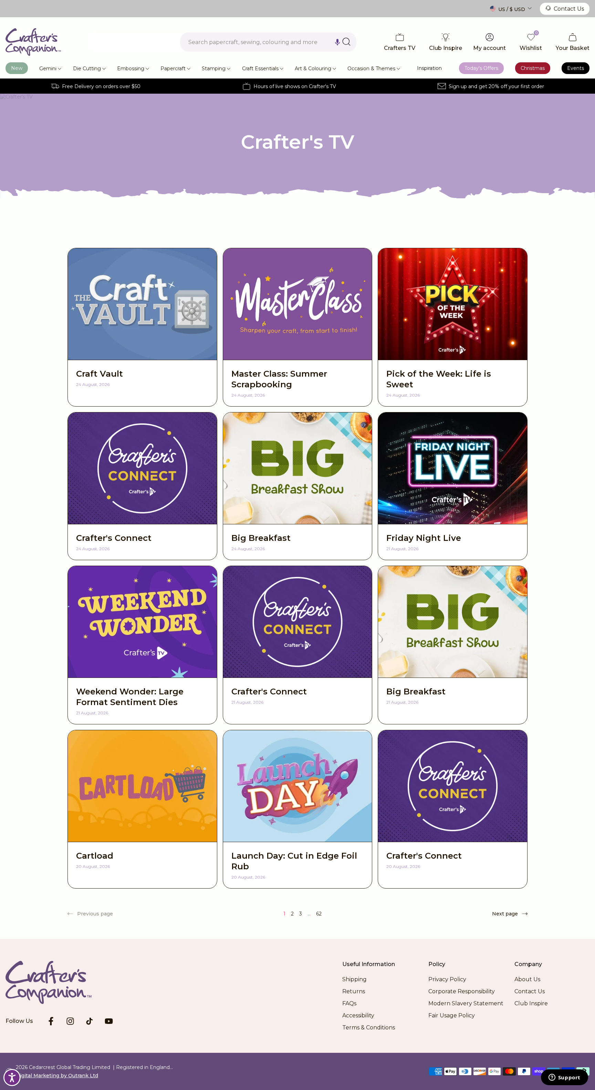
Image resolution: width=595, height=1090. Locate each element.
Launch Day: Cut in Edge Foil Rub (294, 861)
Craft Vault (99, 374)
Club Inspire (531, 1003)
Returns (353, 991)
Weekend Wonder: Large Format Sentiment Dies (130, 697)
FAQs (349, 1003)
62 (319, 914)
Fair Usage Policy (451, 1015)
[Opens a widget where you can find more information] (564, 1078)
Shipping (354, 979)
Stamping (214, 68)
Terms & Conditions (368, 1027)
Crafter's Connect (114, 538)
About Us (527, 979)
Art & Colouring (313, 68)
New (16, 68)
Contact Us (569, 9)
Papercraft (173, 68)
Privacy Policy (447, 979)
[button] (337, 42)
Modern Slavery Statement (465, 1003)
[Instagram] (70, 1021)
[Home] (33, 42)
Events (575, 68)
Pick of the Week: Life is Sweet (438, 379)
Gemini (47, 68)
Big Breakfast (261, 538)
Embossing (130, 68)
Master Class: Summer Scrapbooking (279, 379)
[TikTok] (89, 1021)
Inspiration (429, 68)
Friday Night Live (423, 538)
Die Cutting (87, 68)
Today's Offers (481, 68)
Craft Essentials (260, 68)
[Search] (346, 42)
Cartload (94, 856)
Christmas (533, 68)
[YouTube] (109, 1021)
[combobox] (268, 42)
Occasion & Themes (371, 68)
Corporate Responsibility (461, 991)
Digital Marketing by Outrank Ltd (57, 1075)
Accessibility (358, 1015)
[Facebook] (51, 1021)
